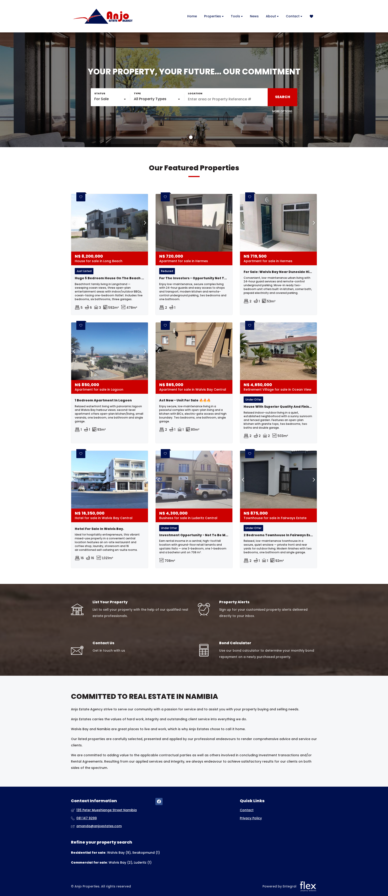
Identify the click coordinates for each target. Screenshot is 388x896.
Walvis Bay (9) (119, 852)
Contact (293, 16)
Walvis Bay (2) (120, 862)
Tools (236, 16)
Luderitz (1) (143, 862)
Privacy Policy (251, 818)
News (254, 16)
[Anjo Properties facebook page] (159, 801)
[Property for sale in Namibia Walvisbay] (102, 16)
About (271, 16)
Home (192, 16)
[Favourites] (311, 16)
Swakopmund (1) (146, 852)
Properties (213, 16)
